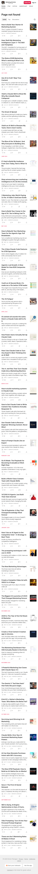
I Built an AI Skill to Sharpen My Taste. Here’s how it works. (13, 127)
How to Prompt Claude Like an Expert (13, 442)
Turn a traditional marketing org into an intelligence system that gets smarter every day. (14, 239)
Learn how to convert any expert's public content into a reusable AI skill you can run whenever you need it (14, 358)
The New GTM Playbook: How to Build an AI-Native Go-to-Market (14, 770)
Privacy (21, 859)
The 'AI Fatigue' (7, 299)
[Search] (35, 19)
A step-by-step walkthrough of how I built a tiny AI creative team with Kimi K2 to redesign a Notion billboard (14, 705)
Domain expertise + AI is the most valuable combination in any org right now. (13, 468)
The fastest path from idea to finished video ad (13, 586)
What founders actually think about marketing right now (12, 64)
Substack (10, 870)
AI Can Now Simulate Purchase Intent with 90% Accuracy (13, 754)
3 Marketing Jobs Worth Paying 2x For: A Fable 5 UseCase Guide (13, 196)
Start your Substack (14, 865)
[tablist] (10, 19)
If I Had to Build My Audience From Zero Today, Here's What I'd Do (14, 163)
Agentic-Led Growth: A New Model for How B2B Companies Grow (13, 267)
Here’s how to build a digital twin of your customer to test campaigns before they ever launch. (14, 759)
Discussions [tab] (15, 19)
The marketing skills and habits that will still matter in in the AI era (14, 725)
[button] (3, 6)
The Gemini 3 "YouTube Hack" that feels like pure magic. (12, 685)
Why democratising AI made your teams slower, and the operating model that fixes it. (14, 115)
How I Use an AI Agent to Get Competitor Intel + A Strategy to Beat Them (13, 535)
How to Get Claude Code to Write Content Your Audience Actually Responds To (14, 407)
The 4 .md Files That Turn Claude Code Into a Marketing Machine (14, 370)
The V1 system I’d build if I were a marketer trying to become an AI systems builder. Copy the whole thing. (13, 30)
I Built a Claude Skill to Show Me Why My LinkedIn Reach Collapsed (13, 96)
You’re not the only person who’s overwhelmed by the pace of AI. (11, 302)
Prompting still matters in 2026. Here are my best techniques (14, 556)
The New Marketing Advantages (13, 566)
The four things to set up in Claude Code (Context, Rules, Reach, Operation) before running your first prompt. (14, 340)
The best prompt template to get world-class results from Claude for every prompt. (14, 446)
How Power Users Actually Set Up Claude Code (14, 336)
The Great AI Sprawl (9, 112)
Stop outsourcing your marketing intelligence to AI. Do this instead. (14, 181)
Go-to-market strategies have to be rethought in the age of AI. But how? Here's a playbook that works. (13, 774)
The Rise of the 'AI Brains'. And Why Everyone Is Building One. (13, 142)
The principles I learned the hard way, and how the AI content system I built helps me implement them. (13, 169)
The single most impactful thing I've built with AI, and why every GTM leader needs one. (14, 289)
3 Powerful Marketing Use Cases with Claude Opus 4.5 (14, 669)
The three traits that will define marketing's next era (11, 570)
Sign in (34, 2)
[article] (19, 30)
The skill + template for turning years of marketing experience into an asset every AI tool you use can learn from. (14, 48)
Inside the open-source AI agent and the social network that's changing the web (14, 500)
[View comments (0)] (12, 206)
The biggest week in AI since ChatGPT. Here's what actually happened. (13, 518)
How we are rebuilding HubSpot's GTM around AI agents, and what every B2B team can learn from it (13, 273)
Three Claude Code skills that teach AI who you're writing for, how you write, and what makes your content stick (13, 412)
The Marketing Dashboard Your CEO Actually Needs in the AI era (14, 649)
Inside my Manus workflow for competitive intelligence (11, 540)
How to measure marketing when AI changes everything (13, 653)
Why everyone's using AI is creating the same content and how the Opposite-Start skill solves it (13, 324)
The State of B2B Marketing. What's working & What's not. (12, 59)
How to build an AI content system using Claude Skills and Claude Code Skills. (14, 484)
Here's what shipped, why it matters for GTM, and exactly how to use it (13, 255)
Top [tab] (9, 19)
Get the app (28, 865)
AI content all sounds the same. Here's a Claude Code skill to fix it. (13, 319)
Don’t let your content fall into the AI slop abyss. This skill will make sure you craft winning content (14, 83)
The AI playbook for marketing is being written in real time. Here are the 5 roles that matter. (14, 842)
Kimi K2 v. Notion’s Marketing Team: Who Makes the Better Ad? (14, 700)
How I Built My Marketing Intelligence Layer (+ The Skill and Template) (13, 42)
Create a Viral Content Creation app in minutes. (13, 633)
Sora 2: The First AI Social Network (11, 786)
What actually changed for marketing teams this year (13, 601)
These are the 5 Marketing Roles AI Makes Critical (13, 838)
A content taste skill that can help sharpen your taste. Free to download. (13, 131)
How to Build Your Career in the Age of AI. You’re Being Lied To (13, 212)
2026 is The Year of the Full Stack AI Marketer (14, 617)
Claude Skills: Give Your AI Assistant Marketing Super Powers (12, 737)
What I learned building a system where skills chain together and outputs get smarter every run (14, 394)
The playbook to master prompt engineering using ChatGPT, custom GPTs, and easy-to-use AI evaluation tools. (12, 826)
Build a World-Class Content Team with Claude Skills (12, 480)
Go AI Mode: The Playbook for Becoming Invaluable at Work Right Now (12, 463)
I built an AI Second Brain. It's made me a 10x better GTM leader (14, 284)
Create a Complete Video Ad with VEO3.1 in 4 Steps (14, 581)
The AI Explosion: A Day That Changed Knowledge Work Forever (12, 512)
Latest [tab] (4, 19)
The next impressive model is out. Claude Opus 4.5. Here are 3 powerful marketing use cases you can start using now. (14, 673)
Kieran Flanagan (11, 33)
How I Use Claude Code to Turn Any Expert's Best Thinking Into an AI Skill (13, 353)
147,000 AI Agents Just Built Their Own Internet (12, 496)
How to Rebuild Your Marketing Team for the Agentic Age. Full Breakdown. (13, 233)
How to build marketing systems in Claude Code (14, 390)
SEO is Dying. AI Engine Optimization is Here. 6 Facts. (12, 806)
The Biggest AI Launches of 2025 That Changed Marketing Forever (14, 597)
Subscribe (27, 2)
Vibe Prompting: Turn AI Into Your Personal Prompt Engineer (14, 822)
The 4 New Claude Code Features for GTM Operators (14, 250)
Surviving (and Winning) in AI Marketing (12, 720)
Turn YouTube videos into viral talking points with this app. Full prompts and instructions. (13, 637)
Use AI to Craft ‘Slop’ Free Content (11, 79)
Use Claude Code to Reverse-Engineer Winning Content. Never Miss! (14, 425)
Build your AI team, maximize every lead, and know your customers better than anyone (14, 621)
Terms (26, 859)
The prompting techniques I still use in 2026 (13, 552)
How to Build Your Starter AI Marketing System (12, 26)
